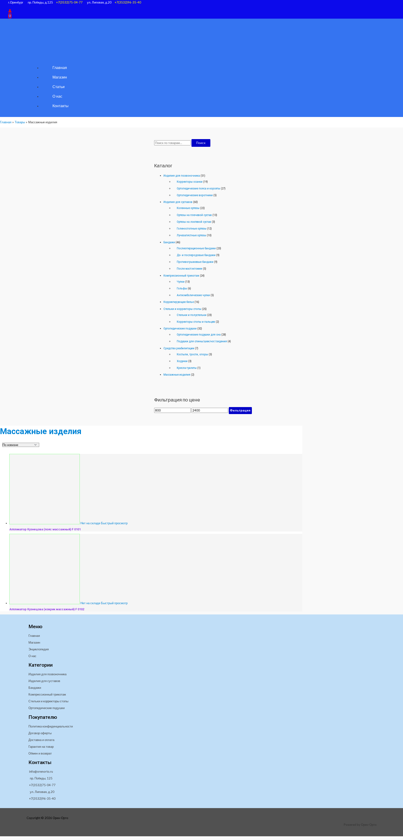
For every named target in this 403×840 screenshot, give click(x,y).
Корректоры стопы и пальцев (196, 321)
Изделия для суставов (177, 202)
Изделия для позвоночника (181, 175)
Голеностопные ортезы (191, 228)
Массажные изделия (176, 374)
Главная (34, 636)
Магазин (34, 642)
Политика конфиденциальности (50, 726)
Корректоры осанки (189, 181)
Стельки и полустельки (191, 315)
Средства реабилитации (178, 348)
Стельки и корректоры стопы (182, 309)
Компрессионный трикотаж (181, 275)
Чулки (180, 281)
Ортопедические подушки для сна (199, 334)
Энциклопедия (38, 649)
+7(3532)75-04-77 (69, 2)
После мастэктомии (189, 268)
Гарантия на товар (41, 746)
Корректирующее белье (178, 302)
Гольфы (182, 288)
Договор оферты (40, 733)
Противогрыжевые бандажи (195, 262)
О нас (32, 656)
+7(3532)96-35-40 (128, 2)
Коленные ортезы (188, 208)
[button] (9, 6)
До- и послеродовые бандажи (196, 255)
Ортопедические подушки (180, 328)
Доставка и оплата (41, 740)
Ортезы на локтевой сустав (194, 221)
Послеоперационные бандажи (196, 248)
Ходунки (182, 361)
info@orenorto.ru (41, 771)
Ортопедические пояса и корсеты (198, 188)
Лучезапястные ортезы (191, 235)
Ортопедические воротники (195, 195)
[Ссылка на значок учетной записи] (10, 11)
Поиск (201, 143)
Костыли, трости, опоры (192, 354)
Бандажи (169, 242)
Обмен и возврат (40, 753)
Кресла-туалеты (187, 368)
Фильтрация (240, 410)
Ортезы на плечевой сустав (194, 215)
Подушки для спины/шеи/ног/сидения (202, 341)
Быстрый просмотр (114, 523)
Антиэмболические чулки (193, 295)
